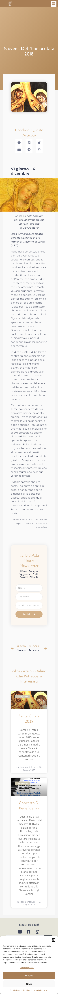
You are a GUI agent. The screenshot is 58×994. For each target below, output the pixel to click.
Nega (29, 984)
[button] (53, 940)
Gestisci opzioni (27, 967)
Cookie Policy (16, 990)
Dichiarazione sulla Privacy (35, 990)
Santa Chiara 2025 (29, 718)
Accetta (29, 975)
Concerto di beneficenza (29, 805)
